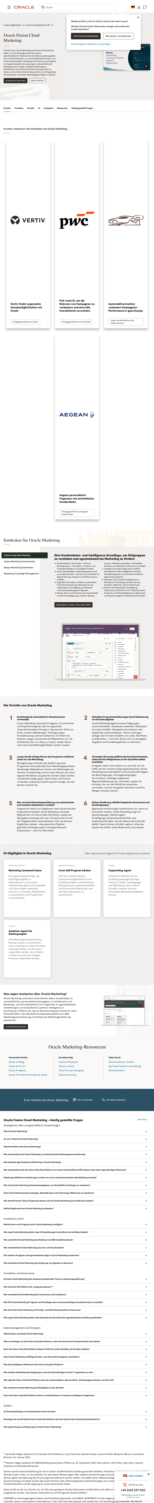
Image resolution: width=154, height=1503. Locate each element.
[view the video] (126, 57)
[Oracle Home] (24, 7)
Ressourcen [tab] (62, 108)
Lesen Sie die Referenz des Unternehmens (122, 321)
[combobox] (77, 7)
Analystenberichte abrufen (16, 1027)
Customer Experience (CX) (38, 25)
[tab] (25, 555)
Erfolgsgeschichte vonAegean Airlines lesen (75, 512)
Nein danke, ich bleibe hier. (118, 36)
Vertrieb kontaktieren (116, 1100)
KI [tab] (39, 108)
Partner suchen (66, 1066)
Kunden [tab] (7, 108)
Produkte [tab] (19, 108)
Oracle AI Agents (17, 1070)
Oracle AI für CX (17, 1066)
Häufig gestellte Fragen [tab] (82, 108)
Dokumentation (117, 1070)
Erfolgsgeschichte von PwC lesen (76, 322)
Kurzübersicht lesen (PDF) (15, 80)
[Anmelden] (139, 7)
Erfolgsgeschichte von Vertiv (25, 322)
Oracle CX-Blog (16, 1061)
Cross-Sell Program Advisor (75, 870)
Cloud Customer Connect (121, 1061)
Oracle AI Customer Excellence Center (28, 1074)
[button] (9, 7)
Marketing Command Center (25, 870)
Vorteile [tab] (30, 108)
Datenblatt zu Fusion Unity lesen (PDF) (73, 605)
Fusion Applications (13, 25)
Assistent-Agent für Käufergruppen (20, 932)
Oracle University (67, 1074)
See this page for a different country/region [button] (91, 44)
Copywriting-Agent (119, 870)
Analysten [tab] (48, 108)
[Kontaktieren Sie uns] (145, 7)
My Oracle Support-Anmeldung (125, 1066)
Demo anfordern (37, 80)
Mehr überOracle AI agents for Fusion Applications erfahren (117, 853)
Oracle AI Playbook (68, 1061)
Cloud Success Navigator (71, 1070)
